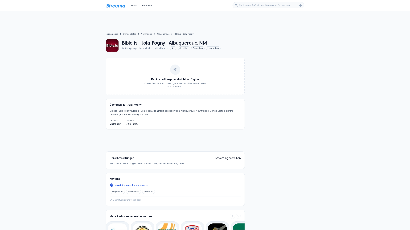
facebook (133, 191)
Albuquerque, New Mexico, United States (145, 48)
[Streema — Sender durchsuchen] (116, 5)
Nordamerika (112, 34)
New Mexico (146, 34)
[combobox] (268, 5)
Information (213, 48)
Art (173, 48)
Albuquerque (163, 34)
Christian (183, 48)
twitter (148, 191)
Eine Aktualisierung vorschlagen (125, 200)
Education (198, 48)
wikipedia (117, 191)
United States (129, 34)
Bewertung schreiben (228, 158)
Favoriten (147, 5)
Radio (134, 5)
